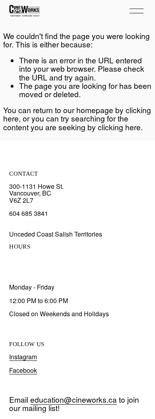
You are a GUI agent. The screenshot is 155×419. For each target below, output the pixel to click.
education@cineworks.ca (73, 399)
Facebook (23, 370)
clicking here (119, 126)
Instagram (23, 356)
